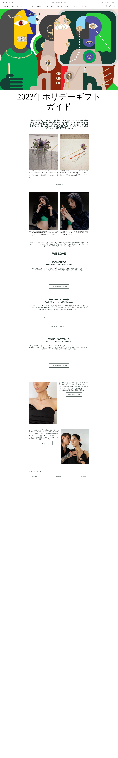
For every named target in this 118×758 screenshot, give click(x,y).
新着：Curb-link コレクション (59, 2)
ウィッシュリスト (100, 2)
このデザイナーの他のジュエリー (59, 286)
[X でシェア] (37, 471)
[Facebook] (3, 2)
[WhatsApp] (9, 2)
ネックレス (59, 6)
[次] (77, 2)
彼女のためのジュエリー (74, 394)
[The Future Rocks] (12, 6)
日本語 (113, 2)
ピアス (46, 6)
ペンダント (76, 6)
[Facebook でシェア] (34, 471)
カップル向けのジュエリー (44, 443)
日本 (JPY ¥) (107, 2)
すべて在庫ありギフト (59, 184)
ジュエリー (39, 6)
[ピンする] (40, 471)
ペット (32, 6)
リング (52, 6)
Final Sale (84, 6)
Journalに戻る (59, 476)
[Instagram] (6, 2)
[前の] (41, 2)
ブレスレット (68, 6)
